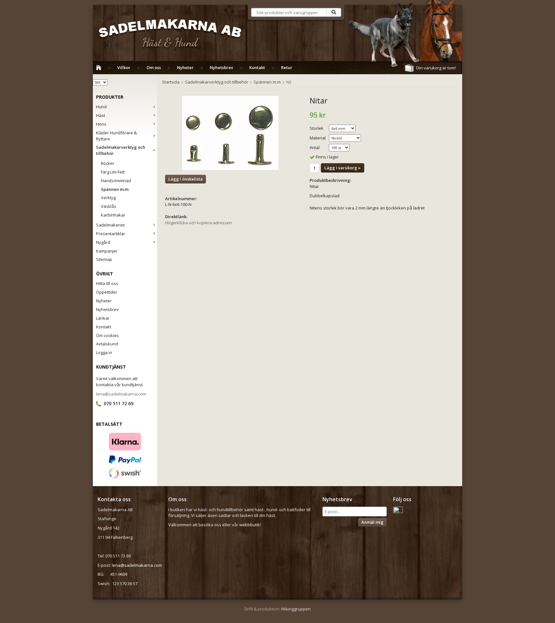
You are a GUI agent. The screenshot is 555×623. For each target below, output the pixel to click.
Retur (286, 67)
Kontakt (257, 67)
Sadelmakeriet (110, 225)
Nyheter (185, 67)
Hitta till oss (107, 283)
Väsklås (108, 206)
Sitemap (104, 259)
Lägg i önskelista (185, 179)
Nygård (103, 242)
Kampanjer (107, 251)
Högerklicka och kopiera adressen (198, 223)
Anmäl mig (372, 522)
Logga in (104, 352)
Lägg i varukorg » (342, 168)
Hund (101, 107)
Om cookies (107, 335)
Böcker (107, 163)
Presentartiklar (110, 233)
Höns (101, 124)
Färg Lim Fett (113, 172)
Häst (100, 115)
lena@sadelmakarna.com (121, 394)
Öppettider (106, 292)
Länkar (103, 318)
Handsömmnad (116, 180)
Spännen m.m (114, 189)
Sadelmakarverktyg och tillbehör (120, 150)
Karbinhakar (113, 215)
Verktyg (108, 197)
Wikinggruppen (296, 609)
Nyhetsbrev (221, 67)
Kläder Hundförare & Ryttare (116, 136)
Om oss (153, 67)
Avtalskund (107, 344)
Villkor (123, 67)
